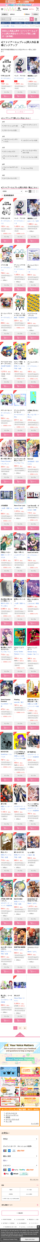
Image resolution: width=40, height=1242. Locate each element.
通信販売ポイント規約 (33, 1219)
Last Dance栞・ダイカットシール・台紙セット (33, 507)
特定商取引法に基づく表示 (11, 1227)
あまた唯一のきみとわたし (6, 948)
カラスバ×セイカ (11, 1113)
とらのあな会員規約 (20, 1219)
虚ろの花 (3, 804)
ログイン (31, 9)
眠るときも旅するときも (33, 600)
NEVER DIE (4, 752)
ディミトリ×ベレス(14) (10, 157)
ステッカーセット (6, 410)
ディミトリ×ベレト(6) (30, 157)
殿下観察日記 (32, 752)
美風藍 (8, 1117)
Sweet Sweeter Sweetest (5, 700)
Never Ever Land (19, 505)
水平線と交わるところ (33, 411)
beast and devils (33, 552)
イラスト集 (4, 265)
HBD (15, 804)
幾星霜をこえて (32, 218)
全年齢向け (5, 14)
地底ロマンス (5, 23)
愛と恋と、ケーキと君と (6, 996)
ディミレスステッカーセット (19, 411)
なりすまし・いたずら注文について (28, 1227)
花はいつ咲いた (19, 552)
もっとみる (35, 1123)
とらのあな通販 (5, 26)
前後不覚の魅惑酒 (19, 947)
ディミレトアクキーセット (19, 266)
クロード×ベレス (32, 86)
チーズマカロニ (6, 78)
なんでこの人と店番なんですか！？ (19, 459)
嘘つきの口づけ (19, 852)
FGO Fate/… (29, 23)
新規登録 (25, 9)
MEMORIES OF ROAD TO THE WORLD (33, 901)
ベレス (3, 88)
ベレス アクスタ (19, 218)
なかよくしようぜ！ (19, 648)
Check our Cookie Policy (10, 1239)
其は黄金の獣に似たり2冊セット (6, 600)
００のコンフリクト (33, 948)
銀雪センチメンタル (19, 600)
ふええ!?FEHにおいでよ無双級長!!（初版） (19, 753)
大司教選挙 (4, 505)
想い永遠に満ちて (6, 459)
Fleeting (17, 699)
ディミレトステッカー (33, 363)
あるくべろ (31, 78)
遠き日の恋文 (18, 899)
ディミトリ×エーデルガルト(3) (30, 151)
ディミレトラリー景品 (33, 266)
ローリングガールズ (12, 1119)
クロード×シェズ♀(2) (10, 126)
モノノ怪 (9, 1121)
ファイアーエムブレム (6, 86)
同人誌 (12, 26)
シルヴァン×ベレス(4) (30, 140)
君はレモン (4, 852)
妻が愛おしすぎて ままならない (6, 648)
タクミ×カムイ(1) (9, 151)
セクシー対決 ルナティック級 (19, 362)
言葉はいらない (6, 552)
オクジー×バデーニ (12, 1115)
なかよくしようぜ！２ (32, 648)
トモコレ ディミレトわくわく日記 (19, 314)
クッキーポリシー (35, 1223)
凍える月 (17, 995)
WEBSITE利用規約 (7, 1219)
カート (8, 96)
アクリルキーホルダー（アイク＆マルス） (6, 363)
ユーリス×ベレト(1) (10, 178)
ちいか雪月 (31, 852)
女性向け (35, 14)
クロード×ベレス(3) (10, 130)
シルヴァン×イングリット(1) (10, 140)
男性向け (27, 14)
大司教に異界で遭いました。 (6, 900)
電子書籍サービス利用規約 (8, 1223)
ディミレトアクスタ (6, 314)
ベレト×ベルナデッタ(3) (10, 168)
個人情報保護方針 (22, 1223)
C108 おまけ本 (5, 218)
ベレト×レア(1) (28, 168)
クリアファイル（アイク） (32, 314)
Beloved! (30, 459)
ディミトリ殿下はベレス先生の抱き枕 (33, 805)
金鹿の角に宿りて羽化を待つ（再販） (33, 701)
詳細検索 (36, 19)
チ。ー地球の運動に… (17, 23)
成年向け (12, 14)
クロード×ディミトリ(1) (30, 126)
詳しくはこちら (34, 1179)
